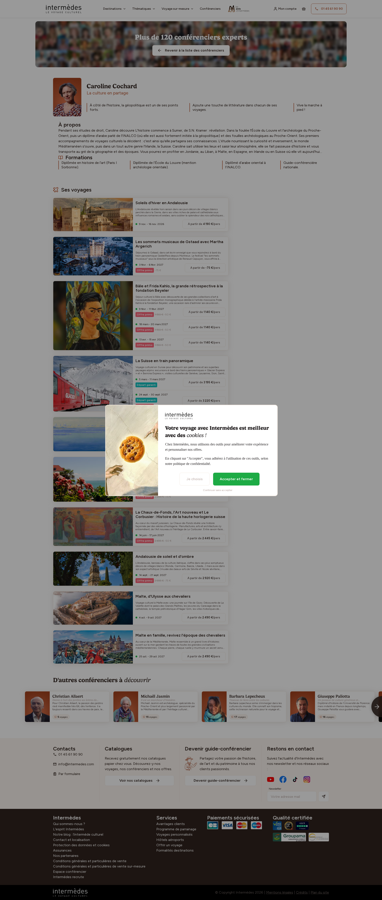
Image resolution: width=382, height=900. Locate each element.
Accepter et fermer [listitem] (236, 479)
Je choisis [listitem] (194, 479)
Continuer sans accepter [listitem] (217, 490)
